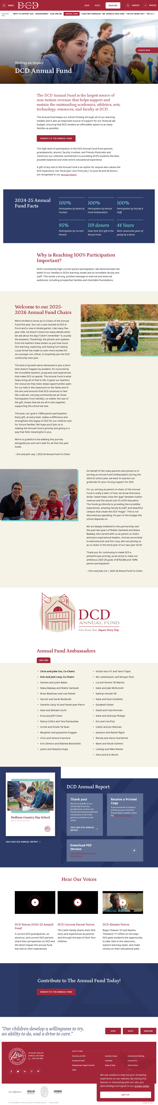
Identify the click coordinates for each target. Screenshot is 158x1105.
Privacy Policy (53, 1102)
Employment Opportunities (83, 1065)
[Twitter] (17, 1071)
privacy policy (142, 1086)
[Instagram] (31, 1071)
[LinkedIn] (24, 1071)
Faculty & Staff (78, 1061)
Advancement (41, 14)
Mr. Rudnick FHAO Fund (113, 14)
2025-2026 (43, 660)
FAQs (74, 1070)
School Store (133, 1065)
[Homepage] (28, 7)
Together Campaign (91, 14)
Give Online (56, 14)
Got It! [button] (126, 1094)
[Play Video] (35, 902)
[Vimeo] (38, 1071)
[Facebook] (11, 1071)
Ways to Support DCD (23, 14)
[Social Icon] (134, 850)
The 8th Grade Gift (135, 14)
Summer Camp (111, 1056)
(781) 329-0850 (37, 1058)
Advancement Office (122, 815)
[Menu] (4, 5)
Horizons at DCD (78, 1056)
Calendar (108, 1061)
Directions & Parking (136, 1056)
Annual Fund (71, 14)
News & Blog (110, 1065)
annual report (68, 174)
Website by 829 (148, 1102)
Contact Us (132, 1061)
